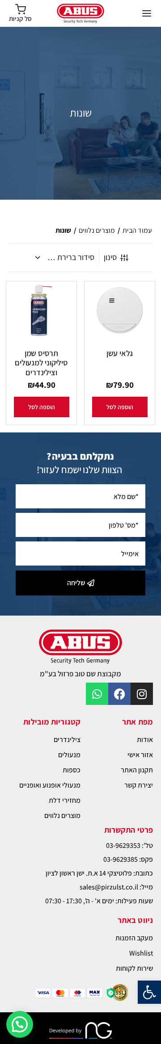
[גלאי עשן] (120, 311)
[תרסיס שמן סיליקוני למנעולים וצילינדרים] (41, 311)
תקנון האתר (137, 770)
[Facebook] (119, 694)
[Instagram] (142, 694)
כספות (71, 770)
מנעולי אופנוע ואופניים (49, 785)
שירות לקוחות (134, 968)
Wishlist (141, 953)
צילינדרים (67, 739)
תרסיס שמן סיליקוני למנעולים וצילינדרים (41, 362)
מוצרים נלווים (97, 230)
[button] (149, 992)
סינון (110, 257)
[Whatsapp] (97, 694)
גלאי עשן (119, 353)
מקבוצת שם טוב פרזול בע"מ (80, 674)
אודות (145, 739)
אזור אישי (140, 754)
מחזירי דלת (64, 800)
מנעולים (69, 754)
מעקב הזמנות (134, 938)
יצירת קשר (138, 785)
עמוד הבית (137, 230)
